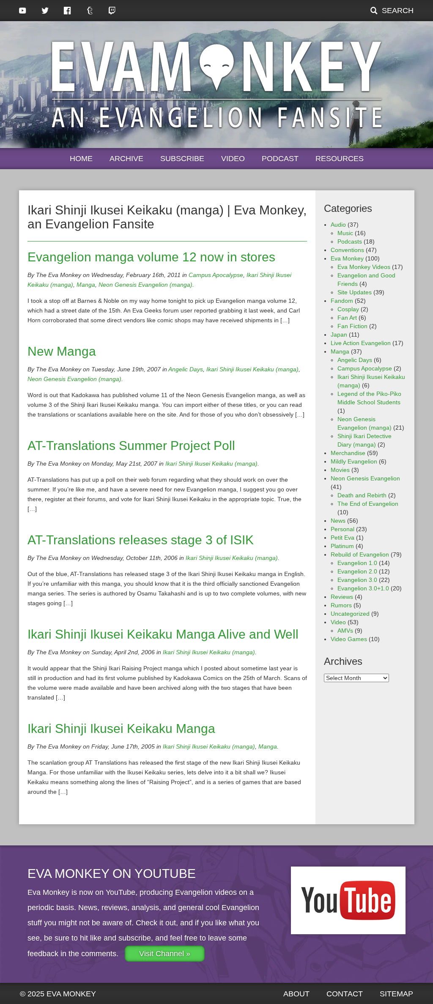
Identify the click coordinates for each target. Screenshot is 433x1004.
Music (345, 233)
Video (233, 158)
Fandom (342, 300)
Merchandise (348, 453)
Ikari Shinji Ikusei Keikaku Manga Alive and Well (163, 634)
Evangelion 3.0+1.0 (363, 588)
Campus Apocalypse (216, 275)
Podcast (280, 158)
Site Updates (354, 292)
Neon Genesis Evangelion (365, 478)
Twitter (45, 10)
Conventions (347, 250)
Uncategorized (350, 613)
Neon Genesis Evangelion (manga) (145, 284)
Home (81, 158)
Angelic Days (185, 369)
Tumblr (90, 10)
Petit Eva (342, 537)
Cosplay (348, 309)
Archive (126, 158)
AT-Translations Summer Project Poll (131, 446)
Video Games (349, 639)
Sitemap (396, 994)
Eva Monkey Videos (363, 266)
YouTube (22, 10)
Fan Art (347, 317)
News (338, 520)
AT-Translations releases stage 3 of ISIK (140, 540)
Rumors (341, 605)
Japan (339, 334)
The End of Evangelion (367, 503)
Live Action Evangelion (361, 343)
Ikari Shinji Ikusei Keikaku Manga (121, 728)
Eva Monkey (347, 258)
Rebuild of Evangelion (360, 554)
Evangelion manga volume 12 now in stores (151, 257)
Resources (339, 158)
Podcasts (349, 241)
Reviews (342, 596)
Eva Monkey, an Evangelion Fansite (216, 84)
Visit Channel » (164, 953)
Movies (340, 469)
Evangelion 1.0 (357, 563)
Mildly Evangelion (354, 461)
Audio (338, 224)
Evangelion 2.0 (357, 571)
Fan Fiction (352, 326)
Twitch (112, 10)
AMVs (345, 630)
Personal (342, 529)
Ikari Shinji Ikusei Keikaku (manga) (252, 369)
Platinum (342, 546)
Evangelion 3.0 (357, 579)
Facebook (67, 10)
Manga (86, 284)
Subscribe (182, 158)
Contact (344, 994)
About (296, 994)
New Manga (61, 351)
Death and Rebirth (361, 495)
